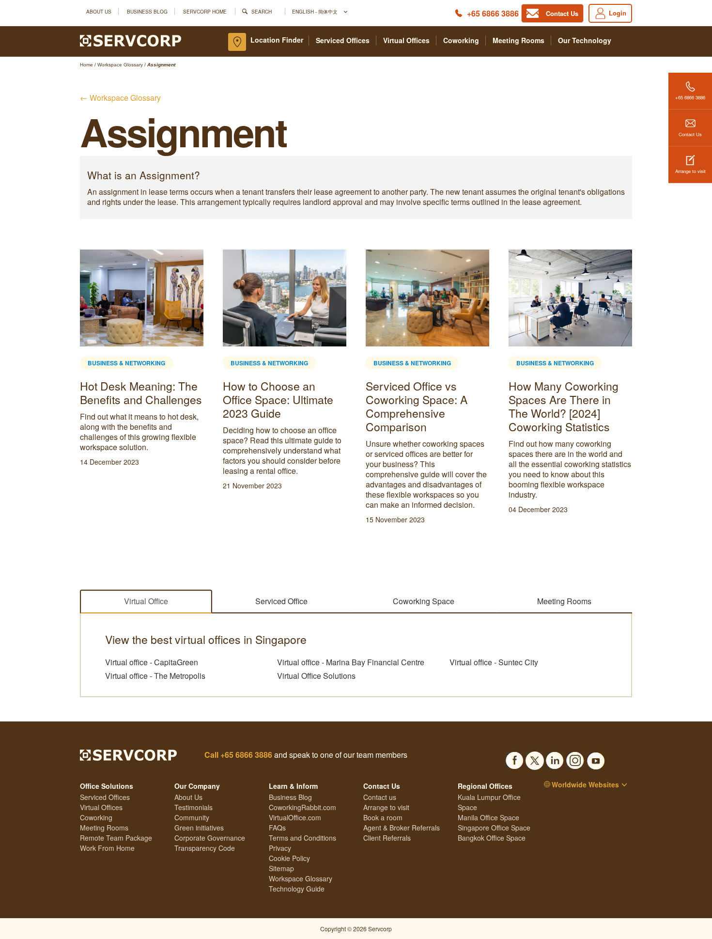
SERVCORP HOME (205, 11)
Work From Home (107, 848)
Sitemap (281, 868)
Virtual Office (146, 601)
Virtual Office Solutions (316, 676)
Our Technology (584, 40)
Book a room (382, 817)
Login (617, 12)
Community (191, 817)
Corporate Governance (209, 838)
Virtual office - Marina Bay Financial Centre (350, 662)
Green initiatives (199, 827)
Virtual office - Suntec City (493, 662)
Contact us (379, 797)
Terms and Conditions (302, 838)
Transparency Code (204, 848)
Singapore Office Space (494, 827)
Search (261, 11)
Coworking (461, 40)
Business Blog (147, 11)
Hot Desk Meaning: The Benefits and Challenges (613, 392)
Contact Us (690, 134)
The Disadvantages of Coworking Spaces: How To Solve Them (470, 399)
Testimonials (193, 807)
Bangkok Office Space (492, 838)
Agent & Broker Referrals (401, 827)
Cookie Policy (289, 858)
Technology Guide (297, 888)
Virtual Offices (406, 40)
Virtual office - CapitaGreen (151, 662)
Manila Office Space (488, 817)
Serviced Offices (343, 40)
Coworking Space (423, 601)
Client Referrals (387, 838)
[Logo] (130, 40)
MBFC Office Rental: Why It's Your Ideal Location (174, 399)
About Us (98, 11)
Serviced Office (281, 601)
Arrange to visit (690, 171)
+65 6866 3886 (493, 13)
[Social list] (514, 758)
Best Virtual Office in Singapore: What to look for (325, 399)
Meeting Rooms (518, 40)
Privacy (280, 848)
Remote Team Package (116, 838)
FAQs (277, 827)
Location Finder (276, 40)
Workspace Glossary (300, 878)
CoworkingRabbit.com (302, 807)
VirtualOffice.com (295, 817)
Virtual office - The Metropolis (155, 676)
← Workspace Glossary (120, 97)
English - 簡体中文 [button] (315, 11)
